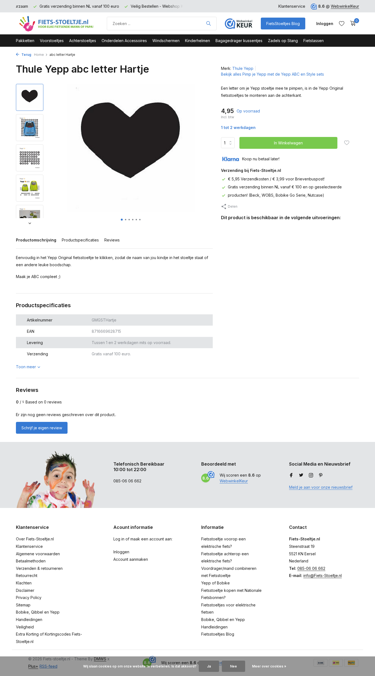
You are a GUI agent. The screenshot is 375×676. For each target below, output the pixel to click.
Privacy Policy (28, 597)
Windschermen (166, 40)
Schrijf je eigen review (41, 427)
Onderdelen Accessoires (124, 40)
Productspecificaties (80, 240)
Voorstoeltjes (52, 40)
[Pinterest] (321, 475)
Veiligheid (25, 627)
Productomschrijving (36, 240)
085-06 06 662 (311, 568)
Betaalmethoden (31, 561)
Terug (26, 55)
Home (39, 55)
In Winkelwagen (288, 143)
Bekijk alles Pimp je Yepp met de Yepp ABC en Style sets (272, 74)
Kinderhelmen (197, 40)
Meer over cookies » (269, 666)
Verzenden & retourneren (39, 568)
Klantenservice (291, 6)
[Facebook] (291, 475)
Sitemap (23, 605)
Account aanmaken (130, 559)
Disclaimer (25, 590)
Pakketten (25, 40)
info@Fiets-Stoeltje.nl (322, 575)
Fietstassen (313, 40)
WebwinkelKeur (345, 6)
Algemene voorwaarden (38, 553)
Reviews (112, 240)
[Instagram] (311, 475)
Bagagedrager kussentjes (239, 40)
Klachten (24, 583)
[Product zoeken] (208, 23)
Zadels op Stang (283, 40)
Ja (209, 666)
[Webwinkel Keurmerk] (238, 23)
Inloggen (121, 551)
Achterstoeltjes (82, 40)
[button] (122, 220)
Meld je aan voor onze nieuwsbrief (320, 487)
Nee (233, 666)
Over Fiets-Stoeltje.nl (35, 539)
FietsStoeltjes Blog (283, 23)
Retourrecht (26, 575)
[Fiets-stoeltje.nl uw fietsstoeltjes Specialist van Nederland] (57, 23)
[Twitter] (301, 475)
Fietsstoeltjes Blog (217, 634)
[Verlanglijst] (342, 23)
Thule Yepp (242, 68)
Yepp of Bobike (215, 583)
